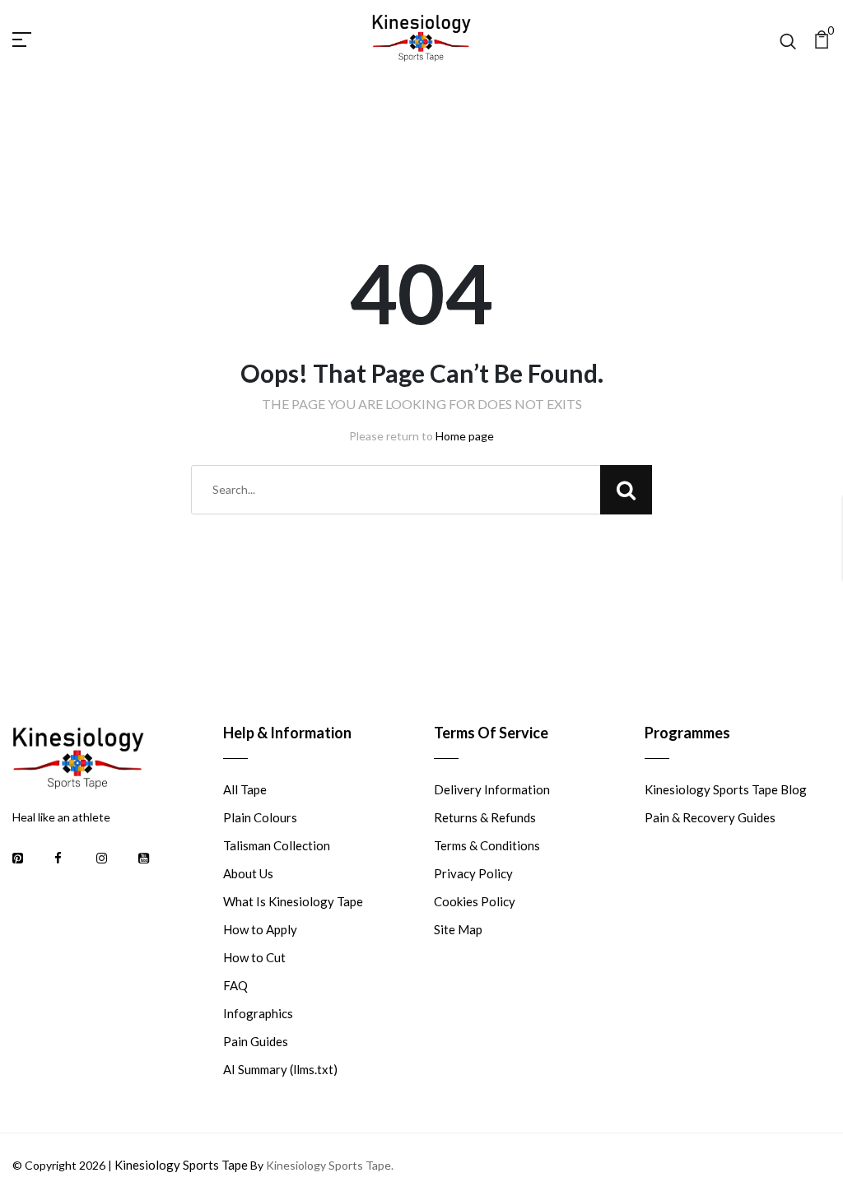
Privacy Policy (473, 873)
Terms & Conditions (487, 845)
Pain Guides (255, 1041)
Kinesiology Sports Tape (181, 1164)
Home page (464, 436)
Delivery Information (492, 789)
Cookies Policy (474, 901)
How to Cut (254, 957)
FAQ (235, 985)
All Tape (245, 789)
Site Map (458, 929)
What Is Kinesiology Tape (293, 901)
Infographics (258, 1013)
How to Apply (260, 929)
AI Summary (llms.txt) (280, 1069)
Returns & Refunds (485, 817)
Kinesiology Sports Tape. (330, 1165)
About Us (248, 873)
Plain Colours (260, 817)
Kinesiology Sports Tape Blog (726, 789)
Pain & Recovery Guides (710, 817)
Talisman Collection (276, 845)
